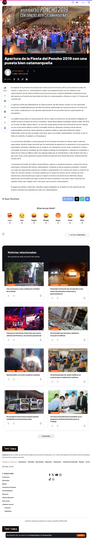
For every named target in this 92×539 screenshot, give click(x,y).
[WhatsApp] (53, 479)
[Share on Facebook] (14, 79)
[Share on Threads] (5, 111)
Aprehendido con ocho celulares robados (23, 375)
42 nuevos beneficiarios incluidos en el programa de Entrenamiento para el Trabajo (66, 419)
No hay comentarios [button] (78, 235)
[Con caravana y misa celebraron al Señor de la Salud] (24, 274)
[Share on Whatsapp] (5, 106)
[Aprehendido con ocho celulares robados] (24, 360)
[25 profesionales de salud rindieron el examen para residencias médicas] (68, 360)
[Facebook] (49, 475)
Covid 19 (88, 462)
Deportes (48, 462)
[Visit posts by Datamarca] (7, 72)
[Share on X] (18, 79)
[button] (81, 535)
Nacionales (40, 462)
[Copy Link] (22, 79)
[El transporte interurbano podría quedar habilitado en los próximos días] (24, 402)
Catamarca (9, 54)
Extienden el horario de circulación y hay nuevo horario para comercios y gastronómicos (66, 291)
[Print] (26, 79)
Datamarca (18, 71)
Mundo (81, 462)
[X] (53, 475)
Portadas (64, 285)
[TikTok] (50, 479)
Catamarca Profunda (70, 462)
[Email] (5, 117)
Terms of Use (47, 535)
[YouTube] (57, 475)
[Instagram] (60, 475)
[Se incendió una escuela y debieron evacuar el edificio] (68, 318)
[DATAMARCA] (4, 2)
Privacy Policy (34, 535)
